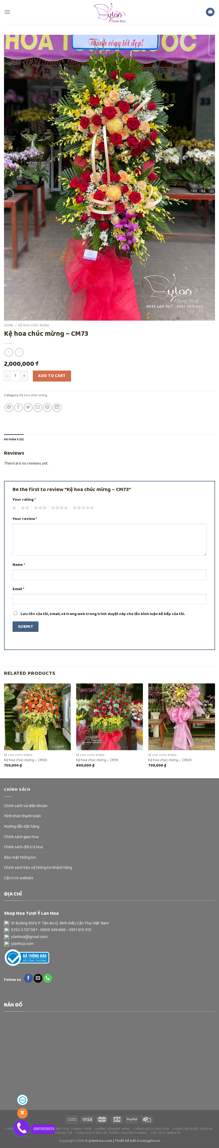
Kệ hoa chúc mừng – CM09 (169, 760)
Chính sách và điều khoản (26, 806)
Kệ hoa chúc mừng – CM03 (25, 760)
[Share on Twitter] (28, 407)
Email (18, 589)
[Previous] (4, 730)
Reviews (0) (14, 439)
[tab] (14, 439)
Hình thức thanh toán (22, 816)
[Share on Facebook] (18, 407)
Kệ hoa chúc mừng (33, 325)
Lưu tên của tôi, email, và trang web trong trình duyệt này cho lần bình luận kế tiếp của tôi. (103, 614)
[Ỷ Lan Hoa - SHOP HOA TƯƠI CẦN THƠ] (109, 12)
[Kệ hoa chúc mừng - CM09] (181, 716)
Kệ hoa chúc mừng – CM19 (97, 760)
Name (19, 565)
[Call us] (47, 978)
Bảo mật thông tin (20, 857)
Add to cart (51, 375)
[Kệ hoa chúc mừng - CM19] (109, 716)
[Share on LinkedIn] (57, 407)
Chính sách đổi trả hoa (23, 847)
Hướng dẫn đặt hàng (21, 826)
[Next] (215, 730)
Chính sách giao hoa (21, 837)
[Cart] (210, 12)
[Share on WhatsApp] (9, 407)
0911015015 (44, 1129)
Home (8, 325)
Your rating (24, 500)
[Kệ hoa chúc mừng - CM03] (37, 716)
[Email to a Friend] (37, 407)
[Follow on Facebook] (28, 978)
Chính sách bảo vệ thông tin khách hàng (38, 867)
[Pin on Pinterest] (47, 407)
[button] (109, 923)
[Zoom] (11, 314)
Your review (25, 519)
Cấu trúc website (18, 878)
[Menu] (7, 11)
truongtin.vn (148, 1141)
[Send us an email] (38, 978)
